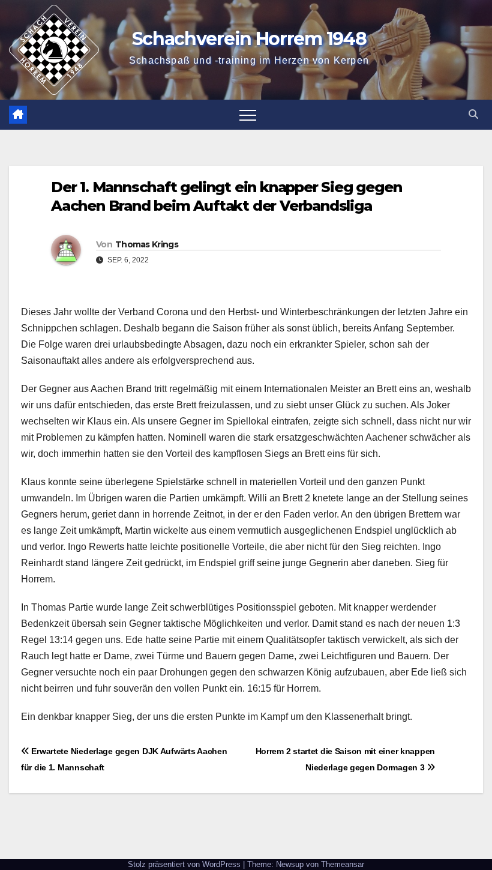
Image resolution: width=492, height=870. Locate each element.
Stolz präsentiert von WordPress (185, 864)
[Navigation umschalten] (248, 114)
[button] (473, 114)
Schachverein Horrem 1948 (249, 39)
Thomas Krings (146, 244)
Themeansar (342, 864)
